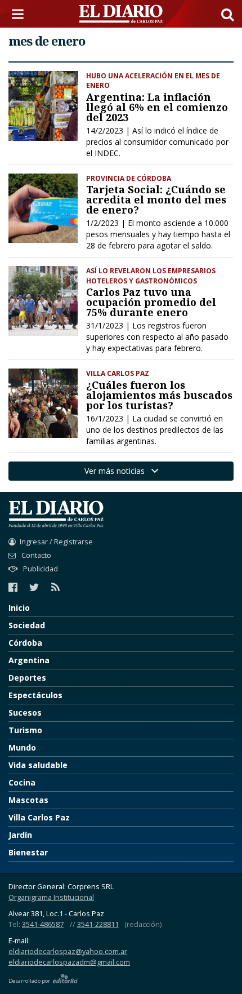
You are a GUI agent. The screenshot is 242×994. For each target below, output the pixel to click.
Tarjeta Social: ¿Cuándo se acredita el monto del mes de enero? (156, 199)
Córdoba (25, 642)
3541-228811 (98, 924)
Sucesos (25, 712)
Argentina (29, 660)
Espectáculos (35, 695)
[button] (227, 14)
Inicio (19, 607)
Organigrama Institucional (51, 897)
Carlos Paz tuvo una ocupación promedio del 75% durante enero (151, 302)
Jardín (20, 834)
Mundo (22, 747)
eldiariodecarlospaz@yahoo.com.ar (67, 951)
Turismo (25, 730)
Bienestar (28, 852)
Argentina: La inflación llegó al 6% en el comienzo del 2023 (157, 107)
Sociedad (26, 625)
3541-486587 (43, 924)
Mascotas (28, 800)
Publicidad (39, 569)
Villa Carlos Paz (39, 817)
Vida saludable (38, 765)
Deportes (27, 677)
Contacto (35, 555)
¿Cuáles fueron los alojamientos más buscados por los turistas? (159, 395)
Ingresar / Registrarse (56, 542)
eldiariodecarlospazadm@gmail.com (69, 962)
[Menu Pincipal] (20, 14)
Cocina (21, 782)
